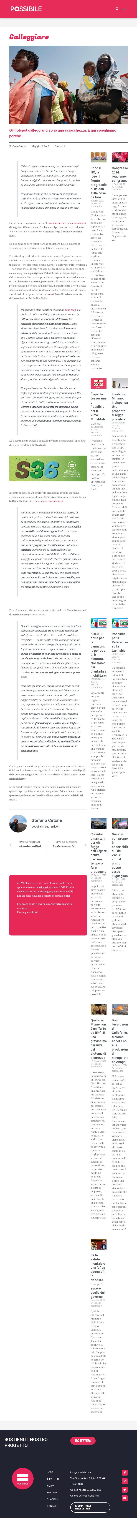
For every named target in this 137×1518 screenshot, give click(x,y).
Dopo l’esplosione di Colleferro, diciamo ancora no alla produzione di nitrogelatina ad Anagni (121, 1041)
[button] (117, 9)
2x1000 (64, 887)
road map (70, 309)
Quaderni (60, 146)
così (51, 294)
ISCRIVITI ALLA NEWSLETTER (40, 921)
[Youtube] (125, 1498)
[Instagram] (125, 1481)
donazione (46, 887)
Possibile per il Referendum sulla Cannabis (121, 642)
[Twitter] (125, 1490)
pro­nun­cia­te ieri (57, 223)
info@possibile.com (80, 1472)
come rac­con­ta (52, 501)
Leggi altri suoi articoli (45, 826)
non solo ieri (78, 223)
